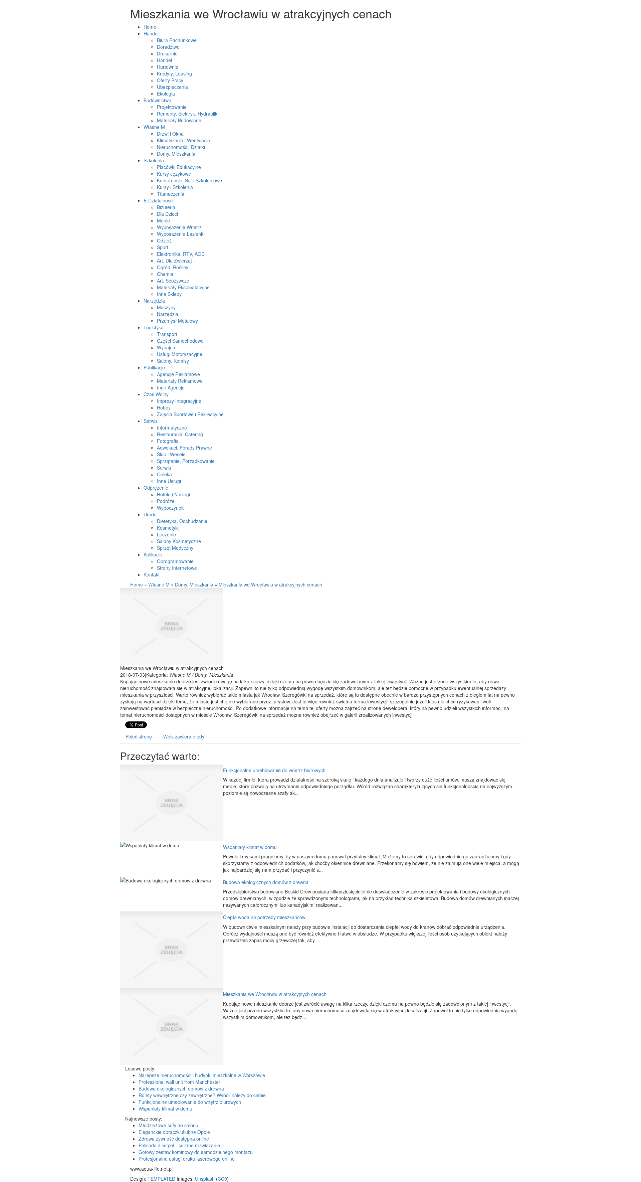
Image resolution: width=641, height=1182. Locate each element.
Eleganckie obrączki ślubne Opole (174, 1132)
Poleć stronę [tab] (139, 736)
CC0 (222, 1178)
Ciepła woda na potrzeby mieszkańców (264, 917)
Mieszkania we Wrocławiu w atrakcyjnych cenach (270, 584)
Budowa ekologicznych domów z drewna (265, 882)
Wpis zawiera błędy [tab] (183, 736)
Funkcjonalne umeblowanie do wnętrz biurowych (274, 770)
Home (136, 584)
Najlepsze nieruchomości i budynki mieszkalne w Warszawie (202, 1075)
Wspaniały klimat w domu (250, 847)
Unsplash (205, 1178)
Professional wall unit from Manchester (179, 1081)
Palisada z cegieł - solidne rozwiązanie (179, 1145)
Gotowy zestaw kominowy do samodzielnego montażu (196, 1152)
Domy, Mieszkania (194, 584)
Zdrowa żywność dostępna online (174, 1138)
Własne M (159, 584)
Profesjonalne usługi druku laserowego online (187, 1158)
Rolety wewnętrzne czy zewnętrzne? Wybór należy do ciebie (202, 1095)
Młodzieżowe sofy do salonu (168, 1125)
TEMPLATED (161, 1178)
